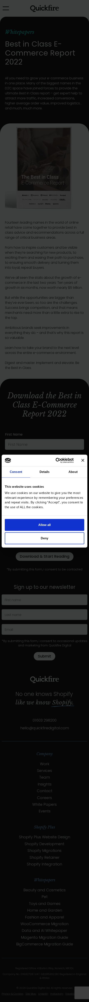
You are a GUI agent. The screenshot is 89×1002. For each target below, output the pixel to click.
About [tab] (73, 472)
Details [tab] (45, 472)
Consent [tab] (16, 472)
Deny (44, 538)
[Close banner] (82, 460)
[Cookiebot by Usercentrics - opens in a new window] (56, 460)
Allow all (44, 525)
